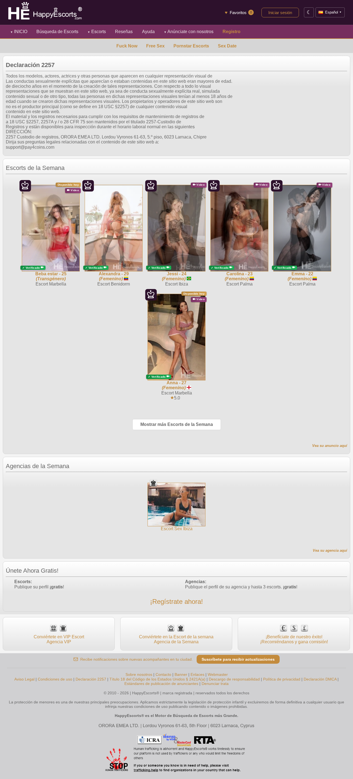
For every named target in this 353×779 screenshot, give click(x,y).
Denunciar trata (215, 683)
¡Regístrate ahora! (176, 601)
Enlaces (197, 674)
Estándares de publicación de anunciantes (161, 683)
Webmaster (218, 674)
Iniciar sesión (280, 12)
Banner (181, 674)
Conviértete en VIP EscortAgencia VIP (59, 639)
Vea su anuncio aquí (329, 446)
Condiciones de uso (55, 679)
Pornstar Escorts (191, 46)
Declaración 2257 (91, 679)
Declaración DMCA (320, 679)
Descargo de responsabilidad (234, 679)
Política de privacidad (281, 679)
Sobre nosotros (138, 674)
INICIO (18, 31)
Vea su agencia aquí (330, 550)
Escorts (96, 31)
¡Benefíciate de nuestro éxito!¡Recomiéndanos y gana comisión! (294, 639)
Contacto (163, 674)
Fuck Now (126, 46)
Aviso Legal (24, 679)
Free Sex (155, 46)
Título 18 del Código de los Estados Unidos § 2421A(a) (157, 679)
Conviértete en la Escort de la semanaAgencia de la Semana (176, 639)
